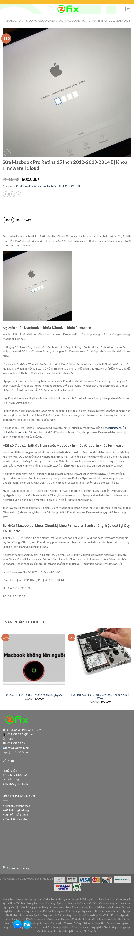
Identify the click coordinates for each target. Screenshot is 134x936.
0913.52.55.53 (16, 743)
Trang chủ (12, 20)
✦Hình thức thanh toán (16, 805)
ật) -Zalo (8, 738)
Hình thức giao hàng (17, 810)
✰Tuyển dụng (11, 779)
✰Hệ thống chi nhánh (15, 784)
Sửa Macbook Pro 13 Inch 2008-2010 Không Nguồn (34, 695)
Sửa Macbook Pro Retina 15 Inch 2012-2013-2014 (94, 20)
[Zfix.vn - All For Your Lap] (67, 9)
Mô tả (8, 220)
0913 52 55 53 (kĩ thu (20, 734)
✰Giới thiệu (10, 770)
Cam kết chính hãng (16, 819)
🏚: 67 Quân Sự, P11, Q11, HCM (22, 729)
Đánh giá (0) (23, 220)
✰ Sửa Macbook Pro (40, 20)
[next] (131, 669)
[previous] (2, 669)
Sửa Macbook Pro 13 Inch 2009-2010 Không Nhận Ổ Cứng (100, 696)
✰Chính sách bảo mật (15, 775)
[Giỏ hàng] (128, 9)
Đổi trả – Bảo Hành (16, 814)
